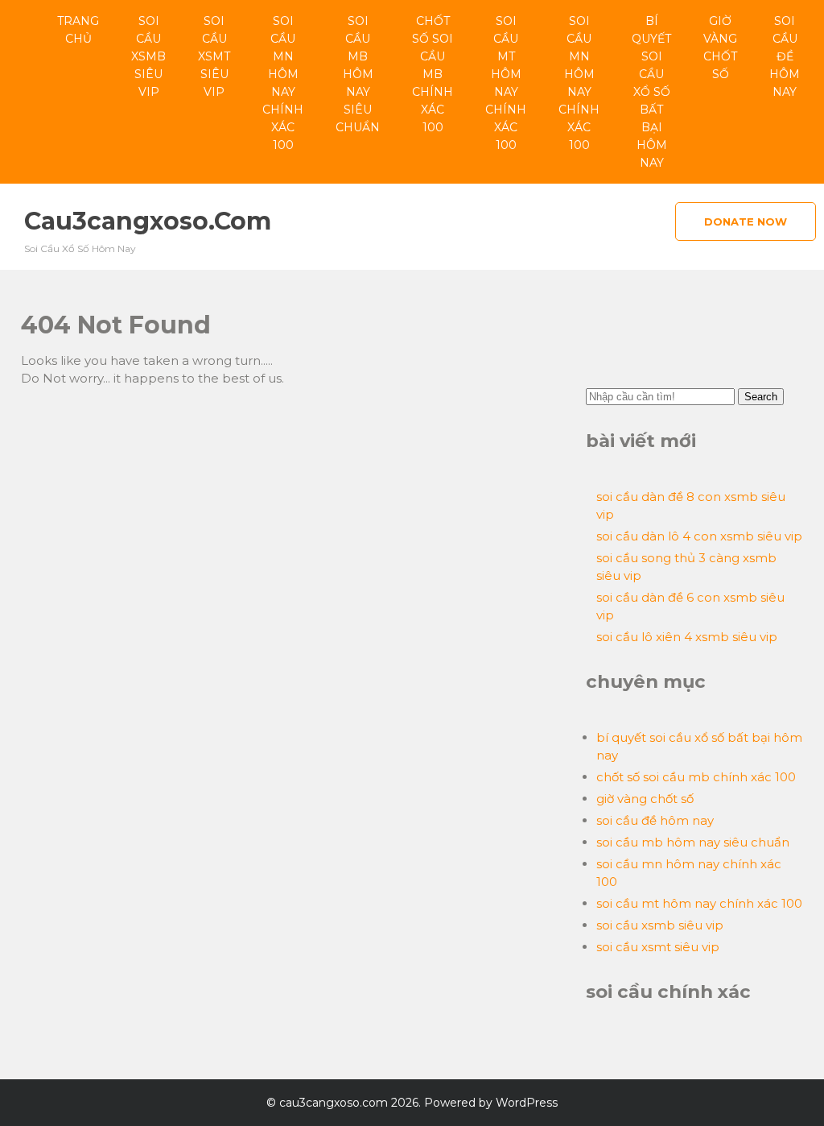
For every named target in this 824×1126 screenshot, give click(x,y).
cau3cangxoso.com (147, 221)
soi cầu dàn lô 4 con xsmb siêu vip (699, 536)
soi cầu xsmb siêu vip (148, 56)
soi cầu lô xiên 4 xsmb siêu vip (686, 636)
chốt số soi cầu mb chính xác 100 (432, 74)
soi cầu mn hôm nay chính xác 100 (282, 83)
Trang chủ (78, 30)
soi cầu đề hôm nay (784, 56)
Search (760, 397)
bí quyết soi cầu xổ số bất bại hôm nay (651, 92)
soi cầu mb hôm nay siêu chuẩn (358, 74)
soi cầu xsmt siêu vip (214, 56)
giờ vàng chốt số (720, 47)
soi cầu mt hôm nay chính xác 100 (505, 83)
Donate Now (745, 221)
